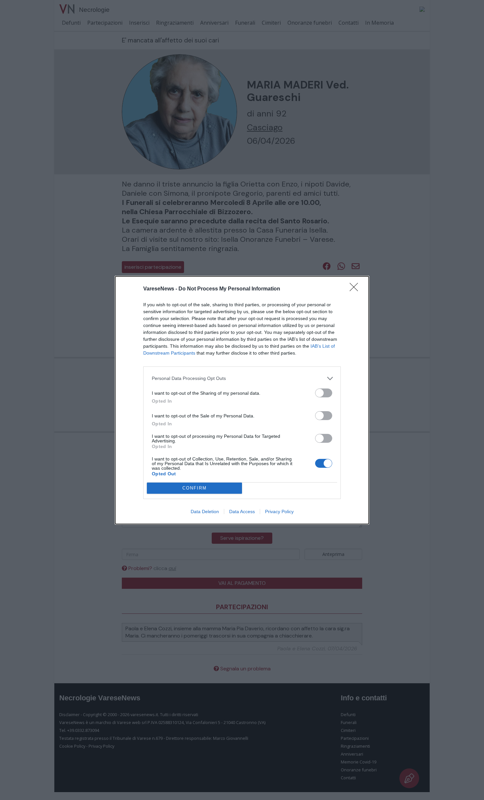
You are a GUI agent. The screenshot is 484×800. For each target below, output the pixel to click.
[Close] (356, 289)
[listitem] (242, 378)
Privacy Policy (279, 511)
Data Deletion (205, 511)
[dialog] (242, 400)
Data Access (242, 511)
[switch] (323, 392)
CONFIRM (194, 488)
